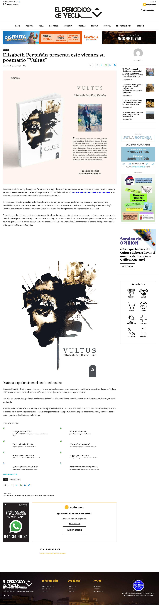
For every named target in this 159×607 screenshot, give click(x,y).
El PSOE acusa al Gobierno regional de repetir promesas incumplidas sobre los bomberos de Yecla (132, 73)
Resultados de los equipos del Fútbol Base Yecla (28, 495)
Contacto (153, 1)
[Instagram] (12, 595)
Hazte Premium (74, 523)
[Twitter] (101, 65)
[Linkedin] (110, 65)
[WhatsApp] (106, 65)
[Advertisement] (60, 246)
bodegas (12, 479)
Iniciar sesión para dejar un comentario (53, 553)
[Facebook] (97, 65)
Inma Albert (7, 66)
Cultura (6, 50)
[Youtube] (16, 595)
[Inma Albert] (138, 53)
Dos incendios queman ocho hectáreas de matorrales (133, 114)
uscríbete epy (151, 4)
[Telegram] (115, 65)
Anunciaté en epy (12, 4)
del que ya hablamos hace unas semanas (91, 192)
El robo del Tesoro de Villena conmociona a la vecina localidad (132, 103)
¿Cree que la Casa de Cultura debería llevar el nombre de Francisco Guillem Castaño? (137, 254)
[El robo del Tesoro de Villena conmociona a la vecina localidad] (150, 103)
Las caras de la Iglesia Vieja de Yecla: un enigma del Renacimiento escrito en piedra (132, 89)
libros (18, 479)
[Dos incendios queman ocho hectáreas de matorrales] (150, 115)
